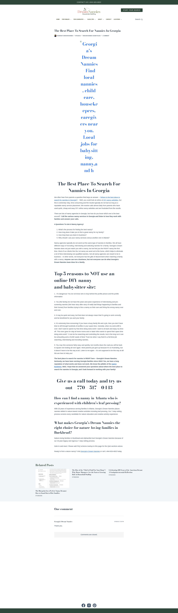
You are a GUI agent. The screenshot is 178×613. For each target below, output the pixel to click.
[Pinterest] (94, 605)
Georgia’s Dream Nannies (90, 451)
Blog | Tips (91, 19)
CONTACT (108, 19)
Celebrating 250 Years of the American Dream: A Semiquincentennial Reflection (125, 471)
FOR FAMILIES (66, 19)
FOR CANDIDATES (78, 19)
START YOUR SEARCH (131, 10)
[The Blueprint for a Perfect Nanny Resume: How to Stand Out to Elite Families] (52, 478)
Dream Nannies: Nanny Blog (91, 35)
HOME (58, 19)
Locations (117, 19)
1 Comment (105, 35)
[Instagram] (89, 605)
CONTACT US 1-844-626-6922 (89, 2)
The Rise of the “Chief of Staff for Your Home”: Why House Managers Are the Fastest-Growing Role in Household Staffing (89, 472)
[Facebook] (83, 605)
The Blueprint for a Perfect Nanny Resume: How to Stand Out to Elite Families (51, 492)
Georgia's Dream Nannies (63, 521)
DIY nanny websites (110, 200)
